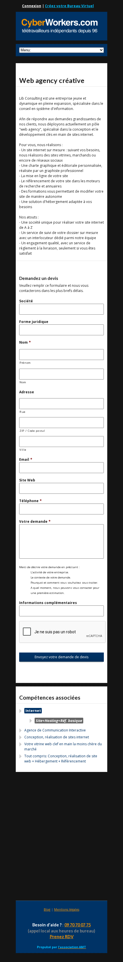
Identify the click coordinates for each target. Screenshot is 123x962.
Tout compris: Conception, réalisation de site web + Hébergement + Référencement (60, 759)
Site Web (27, 480)
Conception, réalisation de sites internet (56, 737)
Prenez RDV (62, 936)
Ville (22, 450)
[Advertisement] (61, 837)
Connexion (31, 5)
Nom (25, 342)
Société (26, 301)
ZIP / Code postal (32, 431)
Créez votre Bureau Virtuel (69, 5)
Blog (47, 909)
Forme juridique (33, 321)
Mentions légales (66, 909)
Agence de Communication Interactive (55, 730)
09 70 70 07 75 (77, 924)
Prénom (25, 363)
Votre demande (35, 521)
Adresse (26, 392)
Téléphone (30, 500)
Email (25, 459)
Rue (22, 412)
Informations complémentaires (48, 602)
